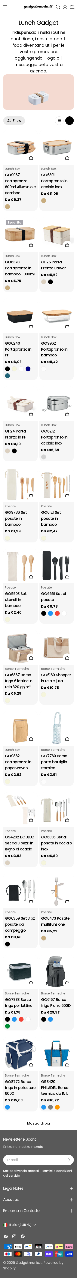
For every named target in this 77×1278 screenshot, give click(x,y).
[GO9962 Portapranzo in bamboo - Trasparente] (43, 368)
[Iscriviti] (68, 1159)
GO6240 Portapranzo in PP (18, 349)
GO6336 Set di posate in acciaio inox (56, 843)
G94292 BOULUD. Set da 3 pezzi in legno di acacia (20, 843)
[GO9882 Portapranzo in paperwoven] (20, 728)
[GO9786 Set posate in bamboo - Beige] (7, 538)
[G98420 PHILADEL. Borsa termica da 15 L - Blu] (43, 1107)
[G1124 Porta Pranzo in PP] (20, 403)
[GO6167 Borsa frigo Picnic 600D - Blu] (50, 1019)
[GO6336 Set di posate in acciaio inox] (56, 809)
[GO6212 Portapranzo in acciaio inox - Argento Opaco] (43, 457)
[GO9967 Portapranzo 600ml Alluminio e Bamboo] (20, 147)
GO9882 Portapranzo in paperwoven (18, 761)
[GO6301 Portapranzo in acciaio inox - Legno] (43, 200)
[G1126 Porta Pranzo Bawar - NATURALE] (43, 281)
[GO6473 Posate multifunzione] (56, 891)
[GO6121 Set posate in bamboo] (56, 485)
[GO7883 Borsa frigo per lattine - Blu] (14, 1019)
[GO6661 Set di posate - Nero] (43, 613)
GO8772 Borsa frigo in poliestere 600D (20, 1087)
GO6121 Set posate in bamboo (51, 518)
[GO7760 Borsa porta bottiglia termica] (56, 728)
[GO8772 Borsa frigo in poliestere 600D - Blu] (7, 1107)
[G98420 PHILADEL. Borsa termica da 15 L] (56, 1054)
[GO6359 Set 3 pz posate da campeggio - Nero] (7, 944)
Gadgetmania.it (29, 1262)
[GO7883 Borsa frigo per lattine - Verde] (7, 1026)
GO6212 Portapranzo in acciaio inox (54, 437)
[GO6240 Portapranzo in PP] (20, 316)
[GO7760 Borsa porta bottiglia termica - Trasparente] (43, 781)
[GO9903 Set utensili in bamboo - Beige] (7, 619)
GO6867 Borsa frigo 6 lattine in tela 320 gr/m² (18, 680)
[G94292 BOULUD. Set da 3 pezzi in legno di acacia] (20, 809)
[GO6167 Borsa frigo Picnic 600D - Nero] (43, 1019)
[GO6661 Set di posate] (56, 566)
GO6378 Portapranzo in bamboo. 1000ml (19, 268)
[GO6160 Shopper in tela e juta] (56, 647)
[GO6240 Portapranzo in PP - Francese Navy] (28, 368)
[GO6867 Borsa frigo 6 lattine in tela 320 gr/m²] (20, 647)
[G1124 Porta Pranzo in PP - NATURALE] (7, 451)
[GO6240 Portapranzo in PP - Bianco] (21, 368)
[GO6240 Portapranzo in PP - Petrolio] (7, 375)
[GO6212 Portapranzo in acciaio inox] (56, 403)
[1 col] (59, 120)
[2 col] (69, 120)
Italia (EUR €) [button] (20, 1224)
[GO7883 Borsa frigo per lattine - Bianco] (28, 1019)
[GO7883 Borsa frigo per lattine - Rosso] (21, 1019)
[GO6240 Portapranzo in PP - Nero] (7, 368)
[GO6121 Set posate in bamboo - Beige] (43, 538)
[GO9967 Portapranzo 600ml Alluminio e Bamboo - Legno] (7, 206)
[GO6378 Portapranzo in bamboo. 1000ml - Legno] (7, 287)
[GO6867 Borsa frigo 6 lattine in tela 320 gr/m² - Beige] (7, 700)
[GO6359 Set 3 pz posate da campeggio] (20, 891)
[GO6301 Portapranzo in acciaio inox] (56, 147)
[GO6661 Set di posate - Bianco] (64, 613)
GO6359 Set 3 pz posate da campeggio (20, 924)
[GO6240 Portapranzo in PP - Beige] (14, 368)
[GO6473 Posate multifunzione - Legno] (43, 938)
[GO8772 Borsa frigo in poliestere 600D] (20, 1054)
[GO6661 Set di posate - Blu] (50, 613)
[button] (5, 7)
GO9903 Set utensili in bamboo (16, 599)
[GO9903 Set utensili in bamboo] (20, 566)
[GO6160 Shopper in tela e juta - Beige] (43, 694)
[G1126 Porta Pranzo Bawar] (56, 234)
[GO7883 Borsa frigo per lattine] (20, 972)
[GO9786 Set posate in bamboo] (20, 485)
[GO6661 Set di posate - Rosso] (57, 613)
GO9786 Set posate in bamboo (16, 518)
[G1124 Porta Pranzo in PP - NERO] (14, 451)
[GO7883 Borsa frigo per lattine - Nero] (7, 1019)
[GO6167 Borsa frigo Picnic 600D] (56, 972)
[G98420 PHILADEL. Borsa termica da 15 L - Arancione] (57, 1107)
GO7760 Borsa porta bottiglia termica (54, 761)
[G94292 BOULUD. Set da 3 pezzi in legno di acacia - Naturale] (7, 862)
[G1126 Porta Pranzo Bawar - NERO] (50, 281)
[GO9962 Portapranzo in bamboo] (56, 316)
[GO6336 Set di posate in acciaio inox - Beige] (43, 862)
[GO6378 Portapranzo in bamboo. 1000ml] (20, 234)
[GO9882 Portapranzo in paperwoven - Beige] (7, 781)
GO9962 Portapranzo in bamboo (54, 349)
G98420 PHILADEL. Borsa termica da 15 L (54, 1087)
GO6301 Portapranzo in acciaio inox (54, 180)
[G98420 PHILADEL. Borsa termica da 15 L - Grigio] (50, 1107)
